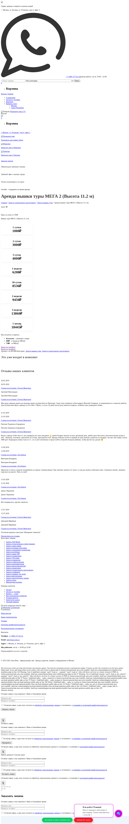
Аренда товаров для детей (16, 574)
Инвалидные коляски (14, 582)
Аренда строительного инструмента (22, 203)
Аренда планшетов (13, 560)
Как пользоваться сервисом (16, 596)
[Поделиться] (5, 786)
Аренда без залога (13, 600)
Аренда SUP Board (13, 542)
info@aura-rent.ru (13, 640)
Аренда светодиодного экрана (17, 578)
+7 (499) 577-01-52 (73, 77)
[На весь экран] (7, 786)
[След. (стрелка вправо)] (5, 788)
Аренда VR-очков (12, 558)
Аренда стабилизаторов (15, 562)
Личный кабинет (12, 602)
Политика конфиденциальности (13, 625)
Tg (17, 112)
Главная (4, 203)
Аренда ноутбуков (13, 552)
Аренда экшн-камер (13, 546)
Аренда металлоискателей (16, 566)
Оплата (8, 590)
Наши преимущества (9, 617)
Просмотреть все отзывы (10, 536)
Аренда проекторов (13, 568)
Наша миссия (6, 613)
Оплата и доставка (13, 592)
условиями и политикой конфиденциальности (90, 705)
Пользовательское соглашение (12, 628)
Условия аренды (12, 598)
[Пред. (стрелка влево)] (2, 788)
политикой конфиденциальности (92, 747)
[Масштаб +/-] (10, 786)
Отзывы (4, 621)
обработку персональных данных (47, 705)
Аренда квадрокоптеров (15, 564)
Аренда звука (11, 580)
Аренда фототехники (14, 576)
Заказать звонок (7, 161)
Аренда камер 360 (13, 554)
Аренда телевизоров (13, 556)
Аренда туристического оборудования (20, 544)
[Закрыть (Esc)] (2, 786)
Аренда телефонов (13, 572)
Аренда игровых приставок (16, 548)
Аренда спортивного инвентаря (18, 550)
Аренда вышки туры (45, 203)
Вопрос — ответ (12, 594)
